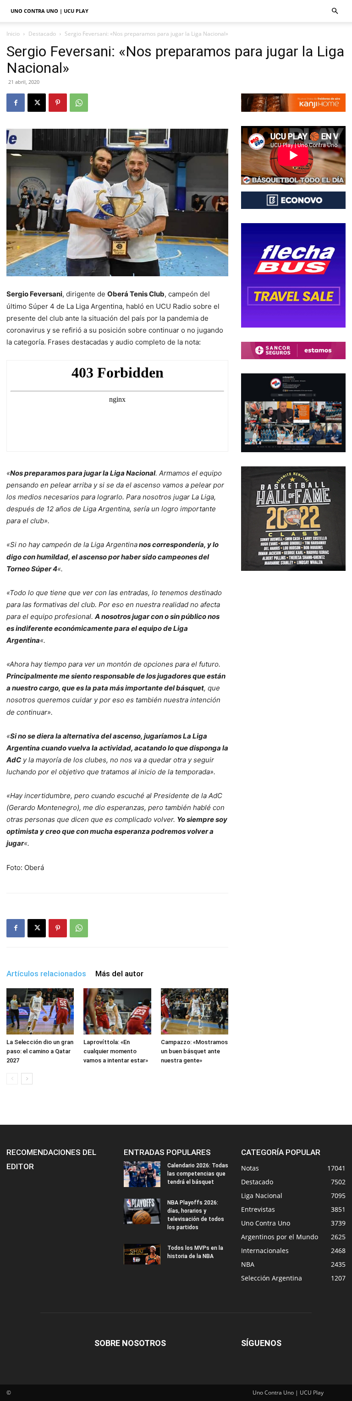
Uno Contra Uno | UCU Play (49, 10)
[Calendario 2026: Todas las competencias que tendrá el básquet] (142, 1174)
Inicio (13, 34)
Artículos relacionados (46, 973)
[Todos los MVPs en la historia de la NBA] (142, 1254)
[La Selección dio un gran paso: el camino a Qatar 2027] (40, 1011)
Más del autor (119, 973)
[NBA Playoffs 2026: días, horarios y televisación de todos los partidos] (142, 1211)
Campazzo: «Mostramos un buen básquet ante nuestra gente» (194, 1051)
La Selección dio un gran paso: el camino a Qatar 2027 (39, 1051)
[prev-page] (12, 1078)
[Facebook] (15, 102)
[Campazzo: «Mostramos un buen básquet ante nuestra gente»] (194, 1011)
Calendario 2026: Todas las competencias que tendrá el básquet (197, 1173)
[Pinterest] (58, 102)
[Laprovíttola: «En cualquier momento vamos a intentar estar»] (117, 1011)
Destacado (42, 34)
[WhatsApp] (79, 102)
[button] (335, 11)
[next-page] (27, 1078)
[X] (37, 102)
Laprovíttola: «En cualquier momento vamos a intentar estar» (115, 1051)
